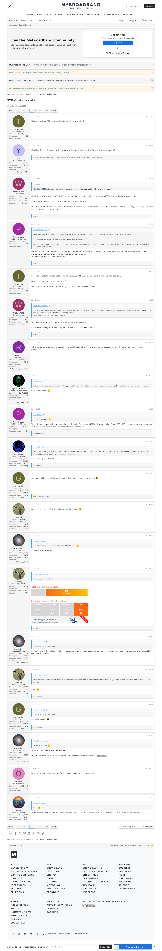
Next (53, 110)
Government (91, 878)
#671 (151, 473)
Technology (126, 888)
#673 (151, 535)
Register (117, 42)
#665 (151, 271)
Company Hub (111, 14)
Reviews (88, 885)
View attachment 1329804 (44, 646)
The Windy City (22, 402)
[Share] (147, 116)
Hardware (125, 878)
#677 (151, 704)
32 (24, 110)
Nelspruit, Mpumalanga (19, 369)
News (30, 14)
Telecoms (17, 892)
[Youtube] (31, 933)
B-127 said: (37, 415)
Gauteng (24, 466)
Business (124, 868)
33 (27, 110)
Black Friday (20, 868)
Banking (124, 864)
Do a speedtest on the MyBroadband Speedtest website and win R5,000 (46, 88)
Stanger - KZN (22, 172)
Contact (52, 908)
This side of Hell (22, 562)
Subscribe (149, 6)
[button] (35, 20)
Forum (59, 14)
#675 (151, 636)
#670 (151, 441)
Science (123, 885)
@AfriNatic (102, 755)
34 (32, 110)
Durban (25, 203)
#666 (151, 300)
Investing (125, 882)
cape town (24, 497)
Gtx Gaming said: (40, 741)
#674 (151, 569)
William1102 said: (40, 230)
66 (47, 110)
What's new (27, 20)
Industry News (75, 14)
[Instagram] (37, 933)
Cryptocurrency (22, 875)
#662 (151, 145)
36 (40, 110)
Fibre (122, 875)
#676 (151, 669)
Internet (53, 882)
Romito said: (38, 381)
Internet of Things (96, 882)
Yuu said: (37, 184)
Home (146, 845)
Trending (53, 892)
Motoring (53, 885)
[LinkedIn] (25, 933)
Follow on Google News (58, 933)
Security (17, 888)
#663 (151, 179)
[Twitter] (19, 933)
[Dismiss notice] (152, 64)
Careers (52, 912)
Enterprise (90, 875)
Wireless (89, 892)
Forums (13, 20)
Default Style (16, 845)
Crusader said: (39, 574)
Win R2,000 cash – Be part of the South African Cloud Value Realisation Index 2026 (52, 80)
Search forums (25, 25)
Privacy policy (130, 845)
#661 (151, 116)
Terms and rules (116, 845)
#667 (151, 342)
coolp (11, 106)
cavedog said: (39, 541)
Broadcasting (92, 868)
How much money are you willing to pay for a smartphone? (61, 65)
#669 (151, 409)
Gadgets (16, 878)
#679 (151, 769)
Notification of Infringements (104, 901)
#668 (151, 376)
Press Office (44, 14)
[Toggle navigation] (9, 6)
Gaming (52, 878)
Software (89, 888)
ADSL (50, 864)
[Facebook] (13, 933)
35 (36, 110)
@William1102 (37, 150)
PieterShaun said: (40, 306)
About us (53, 901)
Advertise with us (59, 905)
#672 (151, 504)
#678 (151, 735)
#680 (151, 797)
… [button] (20, 110)
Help (140, 845)
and (43, 496)
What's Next (93, 14)
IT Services (18, 885)
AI (84, 864)
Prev (12, 110)
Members (44, 20)
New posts (13, 25)
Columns (124, 871)
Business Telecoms (24, 871)
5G (12, 864)
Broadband (55, 868)
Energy (52, 875)
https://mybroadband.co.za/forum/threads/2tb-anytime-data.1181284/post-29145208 (67, 157)
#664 (151, 224)
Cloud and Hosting (96, 871)
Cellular (53, 871)
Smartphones (56, 888)
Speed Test (129, 14)
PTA (26, 528)
